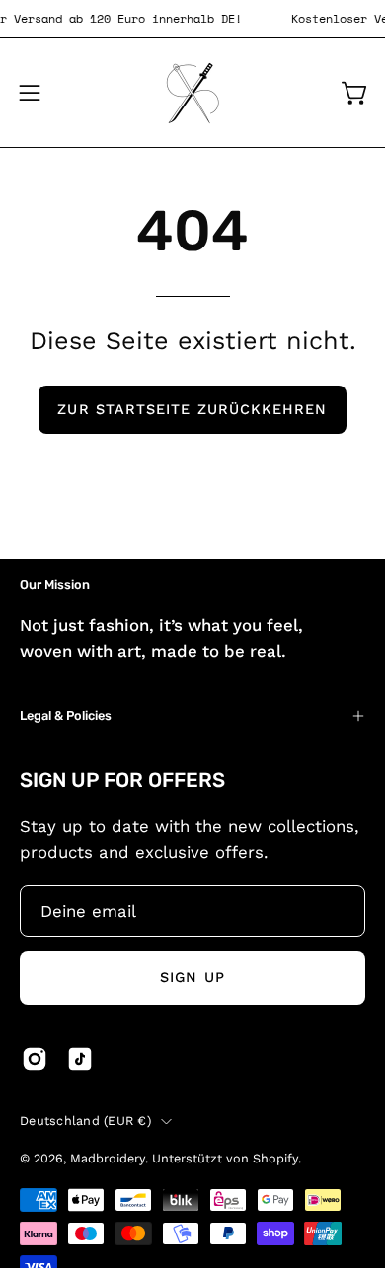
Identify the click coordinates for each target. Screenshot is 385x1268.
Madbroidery (107, 1158)
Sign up (192, 977)
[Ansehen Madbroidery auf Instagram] (34, 1059)
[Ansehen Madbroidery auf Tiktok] (80, 1059)
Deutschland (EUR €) (85, 1120)
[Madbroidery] (192, 92)
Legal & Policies (66, 715)
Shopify (275, 1158)
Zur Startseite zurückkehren (192, 409)
